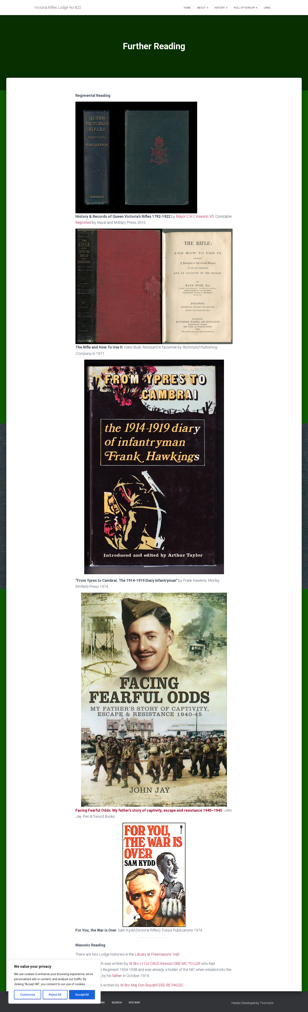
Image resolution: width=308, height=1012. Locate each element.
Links (267, 7)
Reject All (55, 994)
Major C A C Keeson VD (195, 216)
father (117, 975)
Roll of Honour (244, 7)
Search (117, 1002)
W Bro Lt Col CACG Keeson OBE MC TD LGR (164, 963)
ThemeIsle (266, 1003)
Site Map (134, 1002)
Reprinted (83, 222)
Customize (27, 994)
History (220, 7)
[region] (54, 982)
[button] (207, 7)
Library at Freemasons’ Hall (157, 954)
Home (187, 7)
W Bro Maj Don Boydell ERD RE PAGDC (151, 985)
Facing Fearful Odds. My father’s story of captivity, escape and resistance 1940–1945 (148, 810)
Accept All (82, 994)
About (201, 7)
